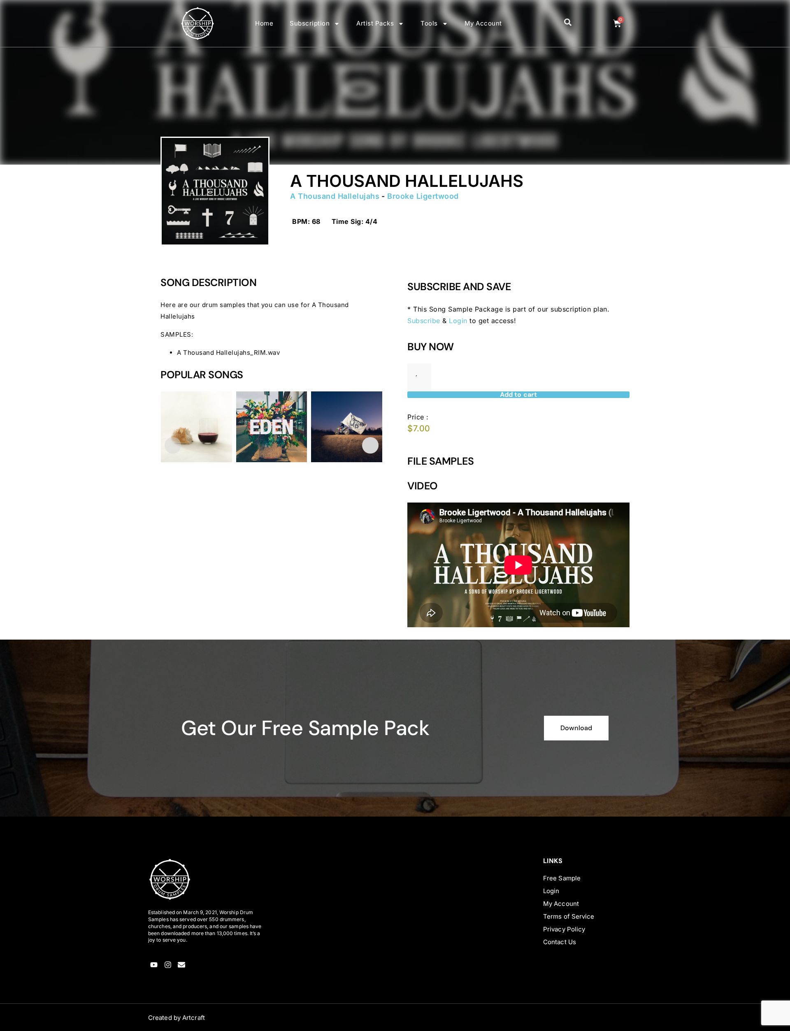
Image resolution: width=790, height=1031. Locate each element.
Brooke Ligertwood (423, 196)
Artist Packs (375, 23)
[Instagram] (168, 964)
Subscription (310, 23)
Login (458, 321)
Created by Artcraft (176, 1018)
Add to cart (518, 394)
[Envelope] (182, 964)
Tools (429, 23)
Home (264, 23)
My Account (483, 23)
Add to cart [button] (186, 505)
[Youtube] (154, 964)
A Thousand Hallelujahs (334, 196)
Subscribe (423, 321)
